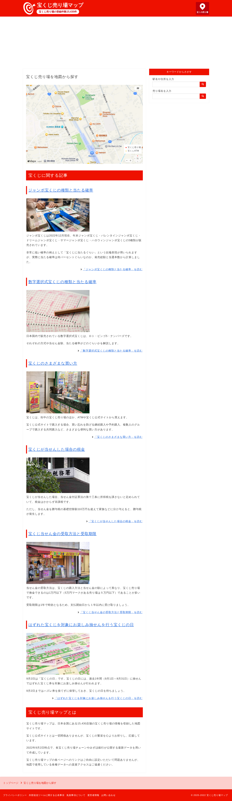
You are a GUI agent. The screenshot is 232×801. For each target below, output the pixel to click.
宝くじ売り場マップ (60, 5)
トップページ (10, 783)
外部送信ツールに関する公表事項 (46, 795)
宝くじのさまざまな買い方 (52, 363)
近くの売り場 (202, 12)
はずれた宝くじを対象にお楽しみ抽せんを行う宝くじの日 (81, 625)
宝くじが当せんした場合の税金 (56, 449)
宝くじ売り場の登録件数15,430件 (58, 11)
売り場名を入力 (162, 91)
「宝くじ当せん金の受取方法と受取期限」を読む (111, 612)
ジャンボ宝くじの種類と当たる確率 (60, 190)
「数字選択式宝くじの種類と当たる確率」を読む (111, 350)
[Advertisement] (116, 43)
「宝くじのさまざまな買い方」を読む (118, 436)
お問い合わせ (108, 795)
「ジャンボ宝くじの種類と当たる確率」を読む (113, 269)
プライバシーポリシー (15, 795)
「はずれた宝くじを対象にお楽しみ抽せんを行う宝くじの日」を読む (98, 698)
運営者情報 (93, 795)
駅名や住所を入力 (163, 79)
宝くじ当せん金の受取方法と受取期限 (62, 534)
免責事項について (75, 795)
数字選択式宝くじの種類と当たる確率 (62, 282)
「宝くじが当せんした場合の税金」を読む (116, 521)
